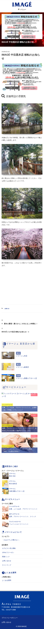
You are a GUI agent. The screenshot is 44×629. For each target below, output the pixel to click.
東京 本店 (12, 475)
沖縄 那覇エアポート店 (16, 490)
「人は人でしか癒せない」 (11, 540)
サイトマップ (6, 565)
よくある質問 (6, 580)
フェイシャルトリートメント (19, 523)
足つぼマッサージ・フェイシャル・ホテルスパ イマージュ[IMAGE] (22, 4)
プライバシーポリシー (10, 618)
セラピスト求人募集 (9, 548)
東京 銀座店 (13, 482)
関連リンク (6, 556)
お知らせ (7, 308)
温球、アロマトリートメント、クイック (22, 515)
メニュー (23, 9)
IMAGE (24, 626)
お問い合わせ (6, 561)
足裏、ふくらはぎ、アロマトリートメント (23, 508)
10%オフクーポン (8, 552)
